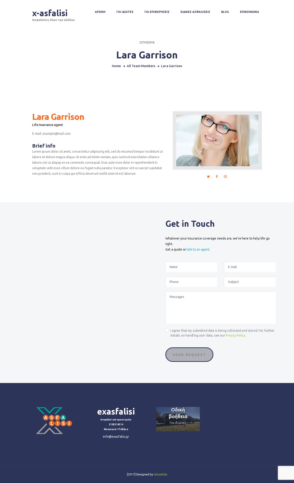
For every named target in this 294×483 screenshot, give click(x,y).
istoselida (160, 474)
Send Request (189, 355)
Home (116, 66)
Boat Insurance (182, 413)
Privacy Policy (236, 335)
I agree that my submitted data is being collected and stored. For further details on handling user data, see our (222, 333)
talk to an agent (198, 249)
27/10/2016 (147, 42)
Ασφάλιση (182, 423)
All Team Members (141, 66)
